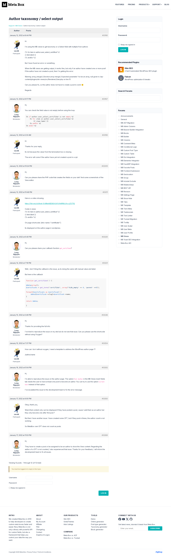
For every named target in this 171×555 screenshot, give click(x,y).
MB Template (126, 205)
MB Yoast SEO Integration (130, 240)
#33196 (105, 135)
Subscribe (155, 528)
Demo (93, 519)
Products (144, 4)
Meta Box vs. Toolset (72, 538)
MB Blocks (125, 133)
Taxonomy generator (99, 527)
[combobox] (139, 97)
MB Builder (125, 137)
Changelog (40, 530)
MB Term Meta (126, 209)
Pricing (131, 4)
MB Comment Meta (128, 143)
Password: (13, 483)
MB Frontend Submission (130, 171)
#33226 (105, 237)
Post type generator (98, 524)
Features (119, 4)
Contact (39, 532)
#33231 (105, 263)
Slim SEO (67, 519)
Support (156, 4)
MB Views (18, 26)
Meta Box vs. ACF (70, 535)
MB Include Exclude (128, 181)
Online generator (97, 522)
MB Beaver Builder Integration (132, 130)
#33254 (105, 343)
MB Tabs (124, 202)
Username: (13, 478)
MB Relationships (127, 185)
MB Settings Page (127, 195)
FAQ (37, 527)
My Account (40, 522)
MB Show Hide (126, 198)
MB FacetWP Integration (130, 164)
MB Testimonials (127, 212)
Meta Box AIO (126, 243)
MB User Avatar (126, 226)
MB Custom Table (127, 154)
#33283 (105, 399)
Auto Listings (68, 524)
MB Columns (125, 140)
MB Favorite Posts (128, 168)
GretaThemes (69, 522)
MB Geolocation (127, 174)
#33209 (105, 166)
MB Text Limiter (126, 216)
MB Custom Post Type (129, 150)
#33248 (105, 315)
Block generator (97, 530)
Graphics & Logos (43, 535)
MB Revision (125, 192)
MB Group (124, 178)
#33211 (105, 192)
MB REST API (126, 188)
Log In (103, 493)
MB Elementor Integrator (130, 161)
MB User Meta (126, 229)
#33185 (105, 35)
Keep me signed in (18, 488)
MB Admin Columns (128, 126)
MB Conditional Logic (129, 147)
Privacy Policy (31, 552)
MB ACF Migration (127, 123)
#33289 (105, 435)
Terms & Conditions (44, 552)
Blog (166, 4)
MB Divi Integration (128, 157)
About (38, 519)
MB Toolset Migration (129, 219)
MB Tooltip (125, 222)
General (124, 119)
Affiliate (39, 524)
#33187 (105, 99)
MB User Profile (127, 233)
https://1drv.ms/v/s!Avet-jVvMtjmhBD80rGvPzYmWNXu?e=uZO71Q (50, 203)
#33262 (105, 367)
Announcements (127, 116)
